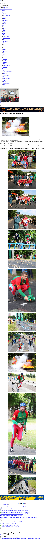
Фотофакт (3, 25)
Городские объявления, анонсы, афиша (7, 15)
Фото (2, 68)
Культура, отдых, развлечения (6, 16)
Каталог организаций (10, 538)
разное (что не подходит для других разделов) (8, 66)
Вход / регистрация (2, 10)
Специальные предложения (6, 78)
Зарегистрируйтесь (6, 7)
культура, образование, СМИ (6, 38)
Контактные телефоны (3, 534)
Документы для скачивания (6, 83)
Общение (3, 76)
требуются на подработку (6, 56)
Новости (3, 12)
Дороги (4, 27)
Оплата (11, 9)
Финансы (4, 54)
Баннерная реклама (5, 80)
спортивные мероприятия (6, 75)
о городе (4, 39)
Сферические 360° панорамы (6, 40)
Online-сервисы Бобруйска (6, 41)
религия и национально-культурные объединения (9, 37)
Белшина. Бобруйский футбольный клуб (24, 506)
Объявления (4, 81)
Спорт (4, 52)
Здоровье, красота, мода (6, 19)
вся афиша (4, 69)
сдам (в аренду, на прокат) (6, 62)
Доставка (4, 45)
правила (4, 58)
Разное (4, 32)
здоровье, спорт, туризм (6, 36)
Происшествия (4, 28)
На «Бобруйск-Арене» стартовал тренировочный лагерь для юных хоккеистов (9, 526)
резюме (4, 57)
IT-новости (4, 21)
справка (4, 34)
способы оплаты (5, 59)
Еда (3, 46)
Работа (2, 55)
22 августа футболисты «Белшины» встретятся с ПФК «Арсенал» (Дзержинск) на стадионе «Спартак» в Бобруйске (13, 517)
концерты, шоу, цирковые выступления (7, 71)
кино (3, 70)
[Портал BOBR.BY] (2, 8)
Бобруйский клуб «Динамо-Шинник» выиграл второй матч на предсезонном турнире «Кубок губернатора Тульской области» (15, 513)
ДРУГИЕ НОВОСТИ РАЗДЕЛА (4, 504)
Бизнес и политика (5, 17)
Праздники (4, 50)
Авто (3, 42)
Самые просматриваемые (6, 24)
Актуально (4, 13)
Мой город (4, 30)
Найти (1, 106)
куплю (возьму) (5, 61)
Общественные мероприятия (6, 29)
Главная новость (5, 79)
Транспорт (4, 53)
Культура (4, 31)
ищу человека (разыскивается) (6, 65)
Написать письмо (4, 9)
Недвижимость (5, 48)
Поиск (17, 537)
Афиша (4, 82)
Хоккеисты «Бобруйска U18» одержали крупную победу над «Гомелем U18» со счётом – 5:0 (11, 515)
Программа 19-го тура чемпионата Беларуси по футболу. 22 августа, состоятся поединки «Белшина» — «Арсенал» (13, 511)
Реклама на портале (8, 9)
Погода (33, 538)
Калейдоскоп (4, 22)
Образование (4, 18)
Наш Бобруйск (3, 33)
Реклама (7, 535)
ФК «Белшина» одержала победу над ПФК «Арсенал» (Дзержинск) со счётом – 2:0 (10, 506)
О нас (1, 9)
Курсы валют (29, 538)
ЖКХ (3, 26)
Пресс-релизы (4, 23)
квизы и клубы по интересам (6, 74)
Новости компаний (5, 20)
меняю (4, 63)
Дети (3, 44)
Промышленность (5, 51)
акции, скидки (4, 60)
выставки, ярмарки (5, 73)
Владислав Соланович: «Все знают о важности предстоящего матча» (8, 524)
